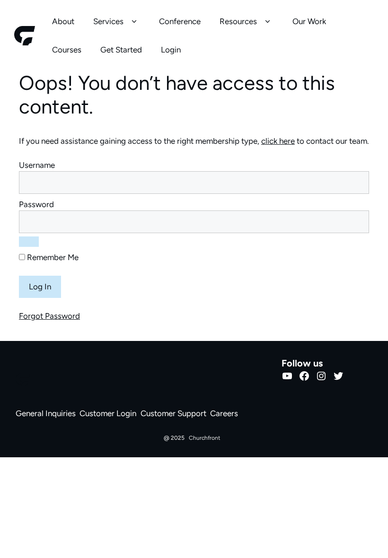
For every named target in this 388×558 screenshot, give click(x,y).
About (63, 21)
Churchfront (204, 438)
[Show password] (29, 241)
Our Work (309, 21)
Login (171, 49)
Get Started (121, 49)
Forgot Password (49, 316)
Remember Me (52, 257)
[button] (134, 22)
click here (278, 141)
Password (36, 204)
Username (37, 165)
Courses (66, 49)
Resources (238, 21)
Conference (180, 21)
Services (108, 21)
